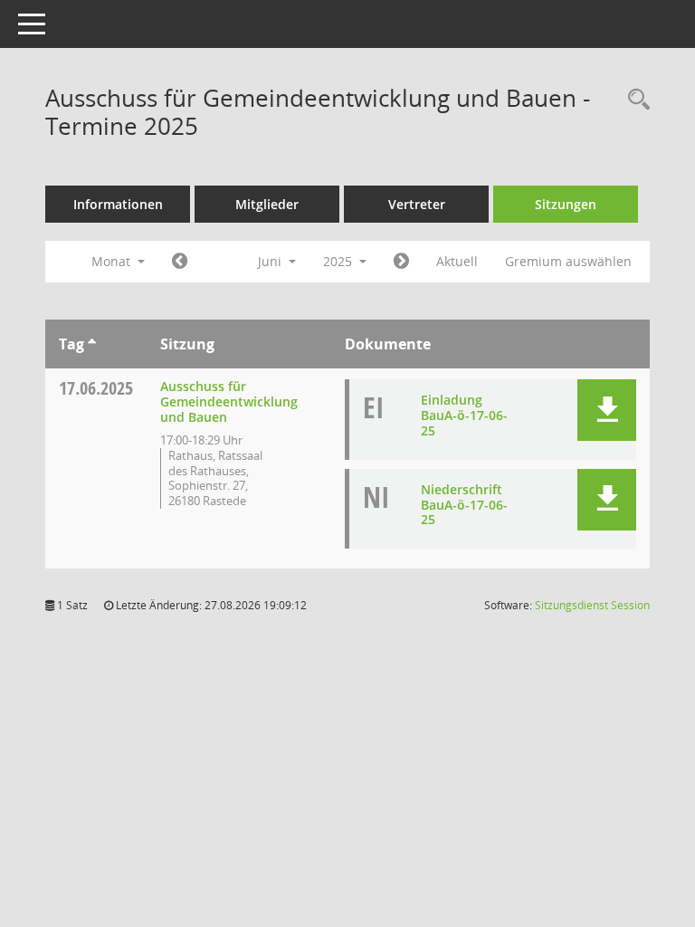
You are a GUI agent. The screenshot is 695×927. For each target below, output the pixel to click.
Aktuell (457, 261)
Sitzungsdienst (592, 605)
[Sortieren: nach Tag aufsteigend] (92, 344)
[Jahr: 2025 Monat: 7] (401, 261)
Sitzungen (565, 204)
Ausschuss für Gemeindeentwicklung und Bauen (229, 401)
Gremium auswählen (568, 261)
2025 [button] (339, 261)
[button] (606, 410)
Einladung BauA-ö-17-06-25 (464, 415)
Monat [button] (112, 261)
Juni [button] (271, 261)
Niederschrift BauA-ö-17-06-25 (464, 505)
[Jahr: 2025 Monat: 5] (179, 261)
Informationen (118, 204)
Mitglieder (267, 204)
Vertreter (416, 204)
